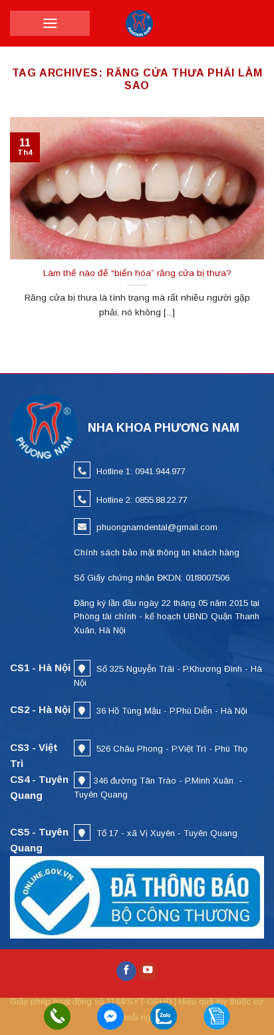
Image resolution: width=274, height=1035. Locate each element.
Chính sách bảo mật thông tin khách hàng (156, 552)
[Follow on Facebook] (126, 971)
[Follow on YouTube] (148, 971)
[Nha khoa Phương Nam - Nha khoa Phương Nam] (140, 23)
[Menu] (50, 23)
